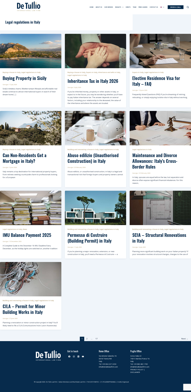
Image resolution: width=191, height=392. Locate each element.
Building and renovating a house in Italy (83, 149)
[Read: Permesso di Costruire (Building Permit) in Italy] (95, 208)
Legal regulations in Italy (31, 72)
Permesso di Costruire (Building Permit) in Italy (90, 238)
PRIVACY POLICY (136, 369)
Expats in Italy (91, 72)
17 (96, 338)
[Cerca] (188, 7)
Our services (108, 7)
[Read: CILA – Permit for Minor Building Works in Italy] (30, 279)
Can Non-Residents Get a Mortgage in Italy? (24, 158)
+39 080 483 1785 (141, 364)
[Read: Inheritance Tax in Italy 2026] (95, 51)
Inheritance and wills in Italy (109, 72)
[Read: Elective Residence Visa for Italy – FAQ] (160, 51)
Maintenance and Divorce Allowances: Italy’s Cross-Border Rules (154, 161)
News (25, 229)
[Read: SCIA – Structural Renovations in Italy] (160, 208)
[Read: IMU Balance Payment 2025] (30, 208)
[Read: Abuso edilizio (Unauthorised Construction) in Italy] (95, 128)
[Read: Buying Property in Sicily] (30, 51)
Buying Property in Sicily (24, 78)
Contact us (154, 7)
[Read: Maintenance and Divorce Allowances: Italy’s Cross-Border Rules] (160, 128)
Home (91, 7)
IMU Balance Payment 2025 (27, 235)
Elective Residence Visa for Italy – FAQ (156, 81)
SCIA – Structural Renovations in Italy (159, 238)
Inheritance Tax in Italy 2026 (93, 81)
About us (99, 7)
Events (128, 7)
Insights (118, 7)
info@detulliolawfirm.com (108, 367)
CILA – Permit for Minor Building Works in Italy (24, 309)
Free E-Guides (142, 7)
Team (134, 7)
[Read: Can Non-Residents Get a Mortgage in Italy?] (30, 128)
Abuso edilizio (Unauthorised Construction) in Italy (93, 158)
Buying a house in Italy (11, 72)
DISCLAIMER (135, 372)
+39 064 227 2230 (109, 364)
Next (184, 338)
